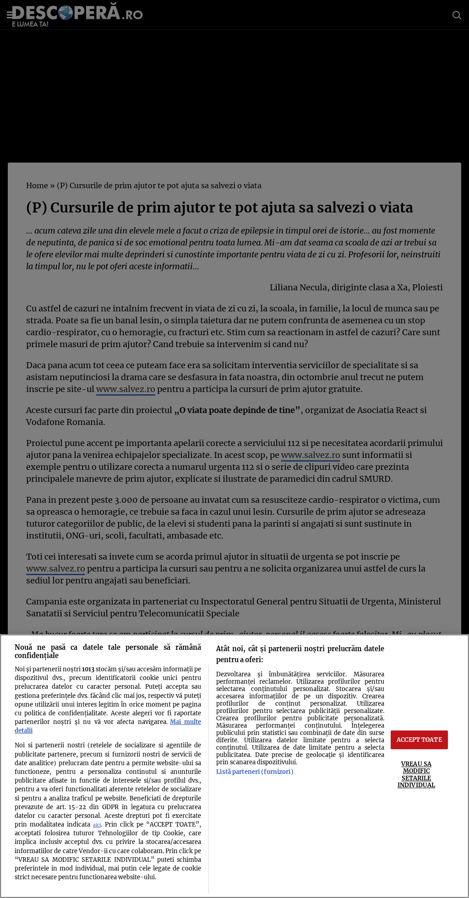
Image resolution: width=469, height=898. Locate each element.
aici (97, 825)
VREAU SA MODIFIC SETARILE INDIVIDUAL (416, 774)
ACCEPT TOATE (419, 739)
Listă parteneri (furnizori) (254, 771)
